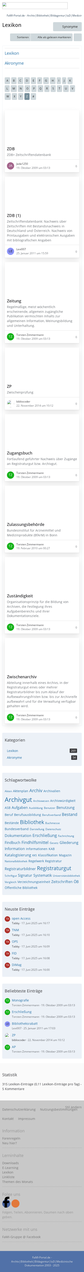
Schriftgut (11, 876)
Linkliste (8, 1177)
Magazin (65, 855)
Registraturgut (54, 868)
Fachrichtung (66, 836)
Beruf (9, 815)
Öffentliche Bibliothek (21, 888)
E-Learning (10, 1168)
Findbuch (12, 842)
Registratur (53, 861)
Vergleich (10, 882)
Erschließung (44, 835)
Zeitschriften (62, 881)
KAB (52, 849)
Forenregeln (11, 1138)
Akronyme (14, 63)
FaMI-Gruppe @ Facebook (21, 1237)
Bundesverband (17, 829)
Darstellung (37, 829)
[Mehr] (78, 37)
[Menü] (78, 5)
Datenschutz (53, 829)
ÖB (76, 881)
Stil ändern (73, 1107)
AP (14, 1047)
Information (15, 848)
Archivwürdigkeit (62, 801)
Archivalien (51, 791)
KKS (34, 855)
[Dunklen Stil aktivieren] (66, 5)
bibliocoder (19, 1040)
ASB (8, 808)
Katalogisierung (18, 855)
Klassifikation (48, 855)
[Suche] (44, 5)
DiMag (17, 965)
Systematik (42, 875)
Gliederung (69, 842)
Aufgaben (20, 807)
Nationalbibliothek (16, 861)
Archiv (35, 790)
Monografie (20, 1000)
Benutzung (65, 807)
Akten (8, 791)
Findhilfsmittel (35, 842)
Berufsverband (51, 815)
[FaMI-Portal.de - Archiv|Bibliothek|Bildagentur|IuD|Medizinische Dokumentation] (35, 5)
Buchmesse (52, 823)
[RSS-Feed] (15, 1203)
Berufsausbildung (27, 815)
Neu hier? (9, 1143)
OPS (15, 941)
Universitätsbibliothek (66, 876)
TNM (15, 930)
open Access (21, 918)
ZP (13, 1035)
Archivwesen (41, 801)
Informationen (36, 849)
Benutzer (49, 808)
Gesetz (54, 843)
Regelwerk (36, 861)
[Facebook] (6, 1203)
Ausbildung (36, 808)
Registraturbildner (20, 868)
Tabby (15, 923)
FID (14, 953)
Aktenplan (20, 791)
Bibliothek (32, 822)
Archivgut (18, 799)
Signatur (25, 875)
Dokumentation (18, 835)
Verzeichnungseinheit (33, 882)
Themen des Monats (17, 1182)
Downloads (10, 1163)
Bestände (12, 823)
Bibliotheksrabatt (25, 1023)
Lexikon (12, 53)
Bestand (69, 814)
